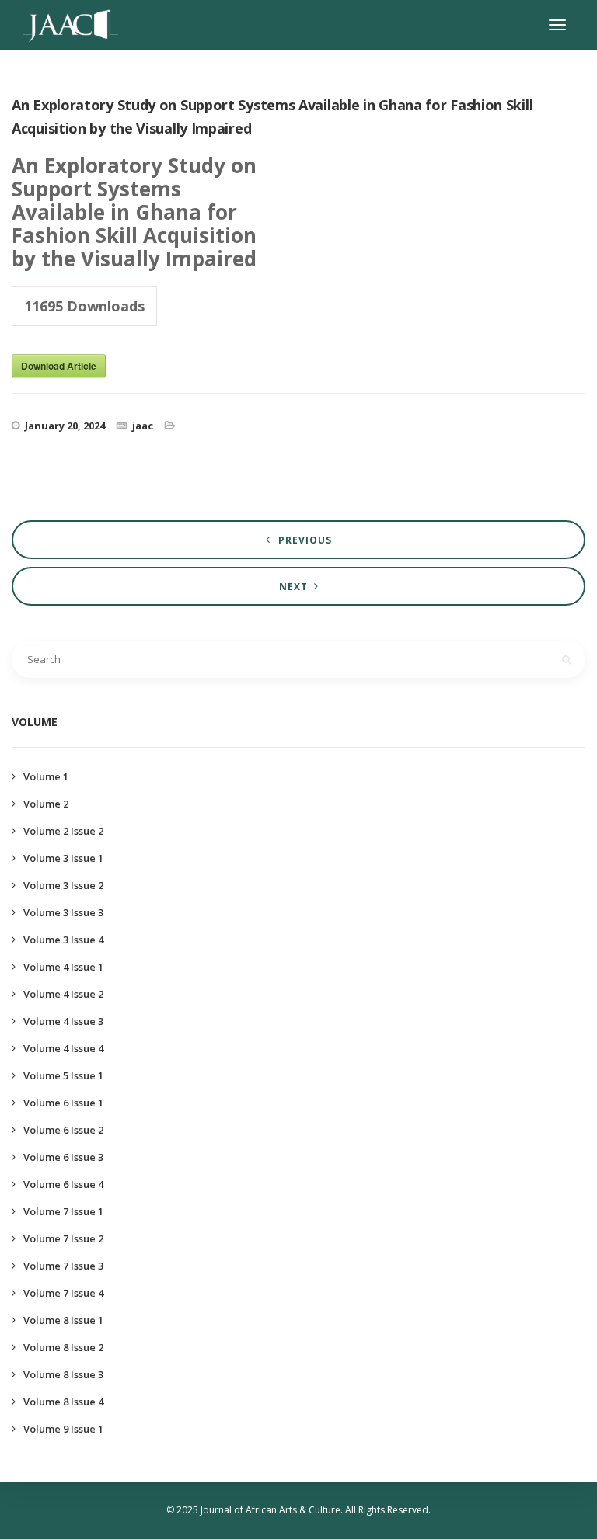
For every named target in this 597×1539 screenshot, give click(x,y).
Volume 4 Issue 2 (63, 994)
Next (293, 586)
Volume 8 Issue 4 (63, 1402)
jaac (142, 426)
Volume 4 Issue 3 (63, 1021)
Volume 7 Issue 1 (63, 1211)
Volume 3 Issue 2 (63, 885)
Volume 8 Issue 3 (63, 1374)
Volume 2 (45, 804)
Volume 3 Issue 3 (63, 912)
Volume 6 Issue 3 (63, 1157)
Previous (305, 540)
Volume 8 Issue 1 (63, 1320)
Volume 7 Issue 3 (63, 1266)
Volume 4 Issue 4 (63, 1048)
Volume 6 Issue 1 (63, 1103)
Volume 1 (45, 776)
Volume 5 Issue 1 (63, 1075)
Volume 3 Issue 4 (63, 940)
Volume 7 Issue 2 (63, 1238)
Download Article (58, 366)
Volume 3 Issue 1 (63, 858)
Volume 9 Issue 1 (63, 1429)
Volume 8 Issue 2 (63, 1347)
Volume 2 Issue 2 (63, 831)
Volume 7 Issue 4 (63, 1293)
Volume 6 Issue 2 (63, 1130)
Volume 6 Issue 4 (63, 1184)
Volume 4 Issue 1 (63, 967)
